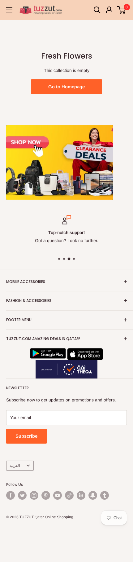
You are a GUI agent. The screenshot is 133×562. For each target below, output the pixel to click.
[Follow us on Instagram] (34, 495)
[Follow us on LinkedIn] (81, 495)
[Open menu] (9, 9)
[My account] (109, 10)
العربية (15, 465)
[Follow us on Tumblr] (104, 495)
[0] (122, 10)
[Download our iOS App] (85, 352)
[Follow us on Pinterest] (45, 495)
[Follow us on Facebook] (10, 495)
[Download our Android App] (48, 352)
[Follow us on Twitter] (22, 495)
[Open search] (97, 10)
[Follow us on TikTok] (69, 495)
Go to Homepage (66, 86)
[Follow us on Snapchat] (92, 495)
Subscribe (26, 436)
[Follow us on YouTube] (57, 495)
